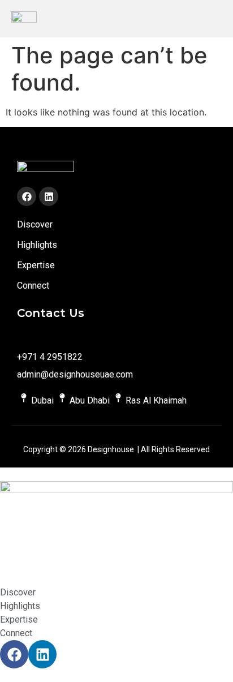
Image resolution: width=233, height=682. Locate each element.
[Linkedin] (48, 196)
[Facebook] (26, 196)
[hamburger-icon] (214, 18)
